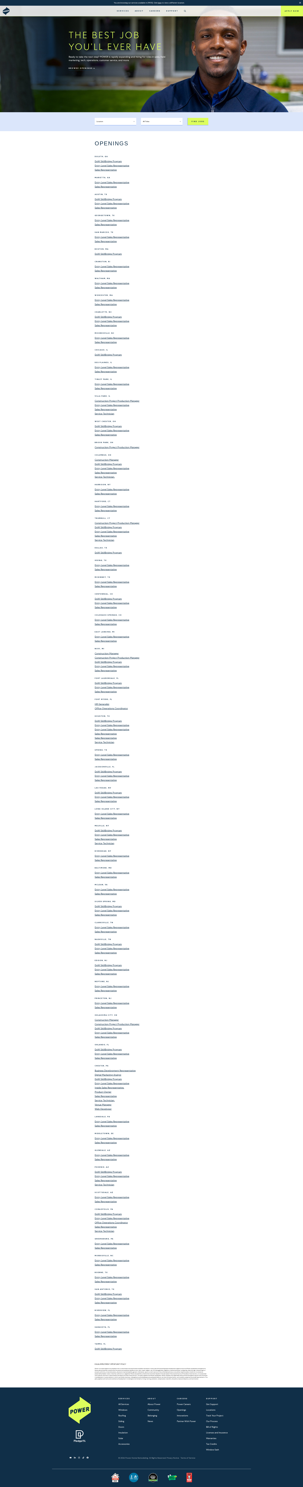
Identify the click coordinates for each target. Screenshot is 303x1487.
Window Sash (212, 1449)
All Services (123, 1404)
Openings (181, 1410)
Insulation (123, 1432)
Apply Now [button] (292, 11)
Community (153, 1410)
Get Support (212, 1404)
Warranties (211, 1438)
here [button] (159, 3)
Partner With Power (186, 1421)
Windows (122, 1410)
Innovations (182, 1415)
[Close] (300, 3)
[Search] (185, 11)
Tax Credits (211, 1444)
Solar (120, 1438)
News (150, 1421)
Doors (121, 1427)
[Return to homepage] (6, 11)
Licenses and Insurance (217, 1432)
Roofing (122, 1415)
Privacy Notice (173, 1458)
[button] (300, 3)
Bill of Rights (212, 1427)
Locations (210, 1410)
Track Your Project (214, 1415)
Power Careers (184, 1404)
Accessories (124, 1444)
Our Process (212, 1421)
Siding (121, 1421)
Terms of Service (187, 1458)
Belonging (152, 1415)
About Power (154, 1404)
